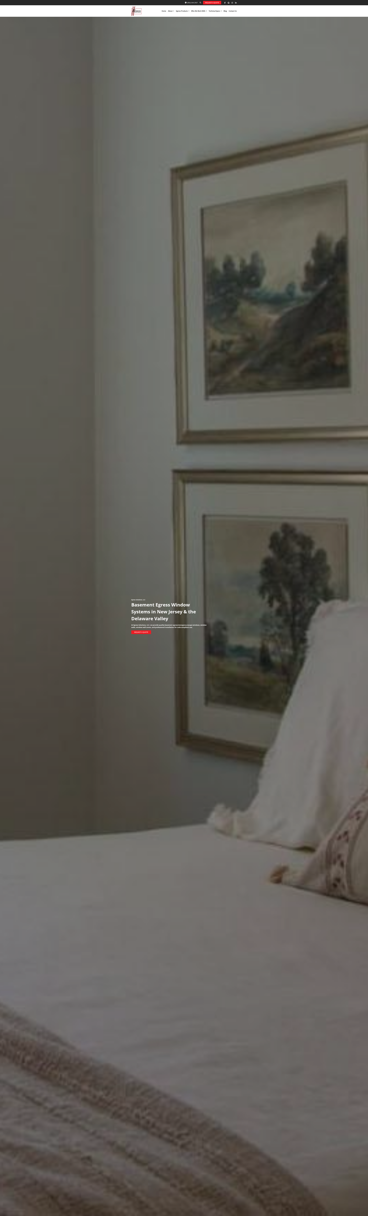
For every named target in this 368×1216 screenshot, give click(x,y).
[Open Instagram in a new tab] (232, 3)
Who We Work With (198, 11)
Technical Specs (214, 11)
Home (164, 11)
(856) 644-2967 (192, 3)
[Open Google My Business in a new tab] (228, 3)
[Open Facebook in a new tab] (225, 3)
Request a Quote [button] (141, 632)
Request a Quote (212, 3)
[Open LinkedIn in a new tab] (236, 3)
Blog (225, 11)
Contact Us (233, 11)
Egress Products (182, 11)
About (170, 11)
